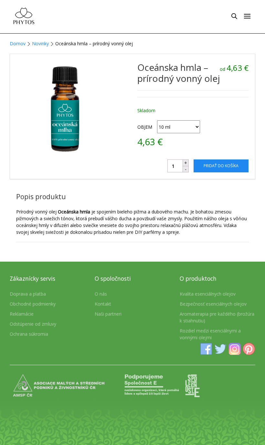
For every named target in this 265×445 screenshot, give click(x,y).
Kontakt (103, 304)
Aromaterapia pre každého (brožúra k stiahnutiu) (217, 317)
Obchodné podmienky (33, 304)
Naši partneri (108, 314)
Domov (18, 43)
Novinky (40, 43)
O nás (101, 294)
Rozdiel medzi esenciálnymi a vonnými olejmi (210, 334)
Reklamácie (22, 314)
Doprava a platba (28, 294)
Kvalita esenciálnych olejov (208, 294)
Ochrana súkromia (29, 334)
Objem (144, 127)
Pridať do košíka (221, 165)
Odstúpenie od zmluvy (33, 324)
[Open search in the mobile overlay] (234, 15)
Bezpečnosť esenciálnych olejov (213, 304)
